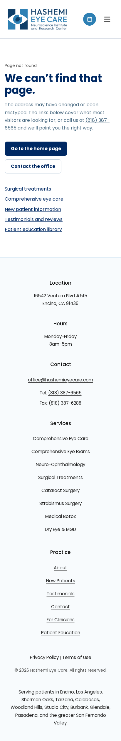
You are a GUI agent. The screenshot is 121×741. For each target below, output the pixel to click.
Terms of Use (76, 657)
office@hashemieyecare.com (60, 380)
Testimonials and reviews (34, 219)
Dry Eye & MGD (60, 529)
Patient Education (60, 632)
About (60, 568)
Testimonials (61, 594)
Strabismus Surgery (60, 503)
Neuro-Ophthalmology (60, 464)
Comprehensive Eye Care (60, 438)
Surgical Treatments (60, 477)
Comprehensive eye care (34, 199)
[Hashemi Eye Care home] (37, 19)
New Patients (60, 581)
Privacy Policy (44, 657)
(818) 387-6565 (65, 393)
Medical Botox (60, 516)
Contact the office (33, 166)
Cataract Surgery (60, 490)
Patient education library (33, 229)
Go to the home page (36, 148)
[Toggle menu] (107, 19)
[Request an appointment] (89, 19)
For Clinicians (61, 620)
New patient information (33, 209)
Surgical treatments (28, 189)
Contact (60, 607)
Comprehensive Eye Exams (60, 451)
